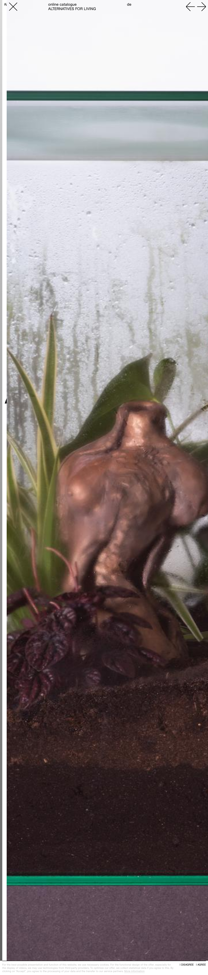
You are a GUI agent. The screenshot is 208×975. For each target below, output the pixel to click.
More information (134, 971)
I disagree (187, 964)
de (129, 4)
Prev (190, 6)
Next (201, 6)
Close (13, 6)
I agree (201, 964)
